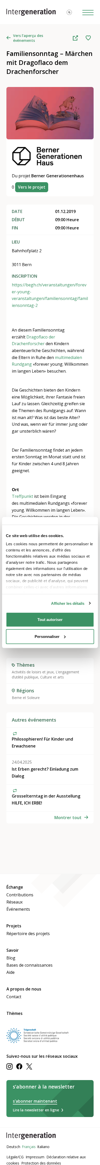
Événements (18, 909)
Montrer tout (68, 817)
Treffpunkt (22, 496)
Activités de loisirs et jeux (33, 671)
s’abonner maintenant (35, 1101)
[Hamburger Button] (88, 12)
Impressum (35, 1156)
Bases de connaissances (29, 965)
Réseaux (14, 902)
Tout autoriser (50, 619)
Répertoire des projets (28, 933)
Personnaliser (47, 636)
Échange (14, 887)
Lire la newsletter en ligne (36, 1110)
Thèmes (14, 1013)
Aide (10, 972)
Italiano (43, 1146)
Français (29, 1146)
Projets (13, 926)
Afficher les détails (67, 603)
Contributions (19, 895)
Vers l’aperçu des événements (28, 38)
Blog (10, 958)
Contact (13, 996)
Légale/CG (15, 1156)
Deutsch (13, 1146)
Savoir (12, 950)
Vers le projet (31, 187)
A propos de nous (23, 989)
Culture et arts (52, 677)
